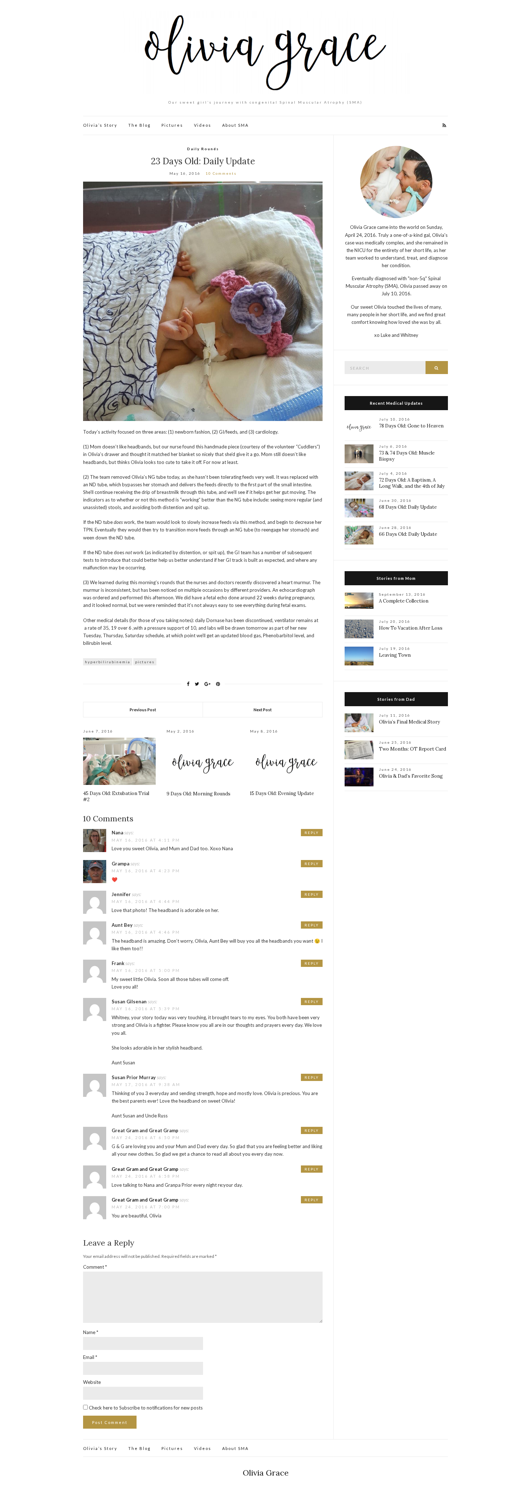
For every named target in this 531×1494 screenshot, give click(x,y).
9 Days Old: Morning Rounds (198, 794)
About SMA (235, 125)
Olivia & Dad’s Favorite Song (411, 776)
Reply (312, 832)
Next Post (263, 709)
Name (90, 1332)
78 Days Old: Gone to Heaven (411, 426)
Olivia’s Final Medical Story (409, 722)
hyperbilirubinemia (107, 662)
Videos (202, 125)
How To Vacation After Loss (410, 628)
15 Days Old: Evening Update (282, 793)
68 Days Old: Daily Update (408, 507)
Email (90, 1357)
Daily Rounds (203, 149)
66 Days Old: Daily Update (408, 534)
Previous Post (143, 709)
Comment (95, 1267)
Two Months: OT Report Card (412, 749)
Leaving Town (395, 655)
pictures (145, 662)
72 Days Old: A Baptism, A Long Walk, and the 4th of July (412, 483)
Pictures (172, 125)
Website (92, 1382)
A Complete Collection (403, 601)
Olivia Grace (266, 1473)
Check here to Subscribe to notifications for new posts (145, 1408)
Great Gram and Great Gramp (145, 1169)
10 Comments (221, 173)
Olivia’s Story (100, 125)
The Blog (139, 125)
